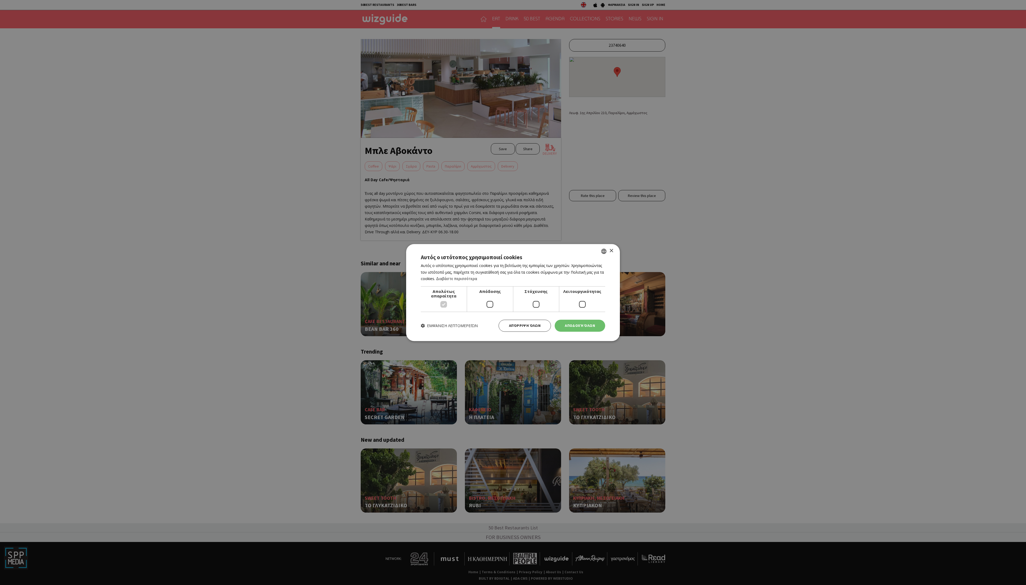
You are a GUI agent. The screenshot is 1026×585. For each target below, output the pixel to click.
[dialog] (513, 292)
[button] (449, 325)
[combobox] (604, 251)
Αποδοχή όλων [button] (580, 325)
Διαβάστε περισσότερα (456, 278)
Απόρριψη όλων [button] (525, 325)
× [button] (611, 251)
